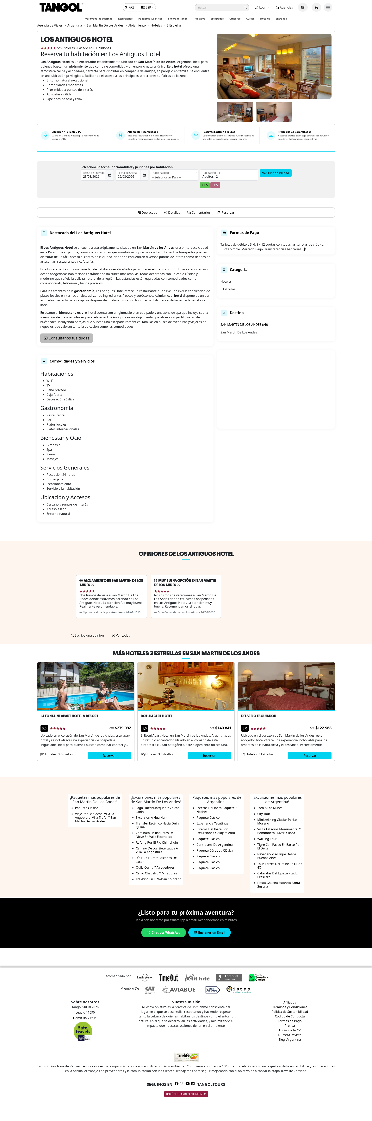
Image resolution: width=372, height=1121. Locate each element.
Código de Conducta (290, 1016)
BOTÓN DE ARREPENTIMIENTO (186, 1094)
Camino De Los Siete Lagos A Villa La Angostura (157, 850)
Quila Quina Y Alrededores (155, 867)
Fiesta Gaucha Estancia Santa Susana (278, 885)
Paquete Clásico (86, 808)
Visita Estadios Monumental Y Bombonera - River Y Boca (279, 831)
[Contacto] (303, 7)
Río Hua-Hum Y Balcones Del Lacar (156, 860)
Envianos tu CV (290, 1030)
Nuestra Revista (289, 1035)
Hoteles (265, 18)
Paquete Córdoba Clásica (214, 850)
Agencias (286, 7)
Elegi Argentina (290, 1039)
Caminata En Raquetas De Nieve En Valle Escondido (155, 835)
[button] (222, 7)
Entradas (281, 18)
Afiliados (289, 1002)
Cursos (250, 18)
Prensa (290, 1025)
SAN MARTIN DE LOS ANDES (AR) (244, 324)
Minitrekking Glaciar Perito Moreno (277, 821)
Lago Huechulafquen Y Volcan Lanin (158, 810)
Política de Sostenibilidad (289, 1012)
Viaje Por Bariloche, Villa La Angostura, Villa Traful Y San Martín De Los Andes (95, 817)
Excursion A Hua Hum (152, 817)
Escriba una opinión (89, 635)
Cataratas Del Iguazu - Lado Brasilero (277, 875)
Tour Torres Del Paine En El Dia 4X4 (279, 866)
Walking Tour (267, 839)
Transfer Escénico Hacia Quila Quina (157, 825)
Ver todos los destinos (98, 18)
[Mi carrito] (316, 7)
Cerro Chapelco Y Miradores (156, 873)
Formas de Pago (290, 1021)
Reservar (109, 755)
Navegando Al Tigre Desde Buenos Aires (276, 856)
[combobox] (174, 175)
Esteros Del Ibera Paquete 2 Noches (216, 810)
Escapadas (217, 18)
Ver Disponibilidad (275, 173)
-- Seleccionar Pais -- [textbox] (166, 177)
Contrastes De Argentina (214, 844)
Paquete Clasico (208, 839)
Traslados (199, 18)
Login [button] (262, 7)
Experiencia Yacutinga (212, 823)
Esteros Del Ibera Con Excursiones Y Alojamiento (215, 831)
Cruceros (234, 18)
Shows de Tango (178, 18)
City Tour (263, 814)
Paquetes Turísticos (150, 18)
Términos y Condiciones (289, 1007)
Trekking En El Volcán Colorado (158, 879)
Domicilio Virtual (85, 1018)
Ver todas (122, 635)
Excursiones (125, 18)
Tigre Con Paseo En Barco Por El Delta (279, 846)
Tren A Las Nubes (269, 808)
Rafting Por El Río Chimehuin (157, 842)
